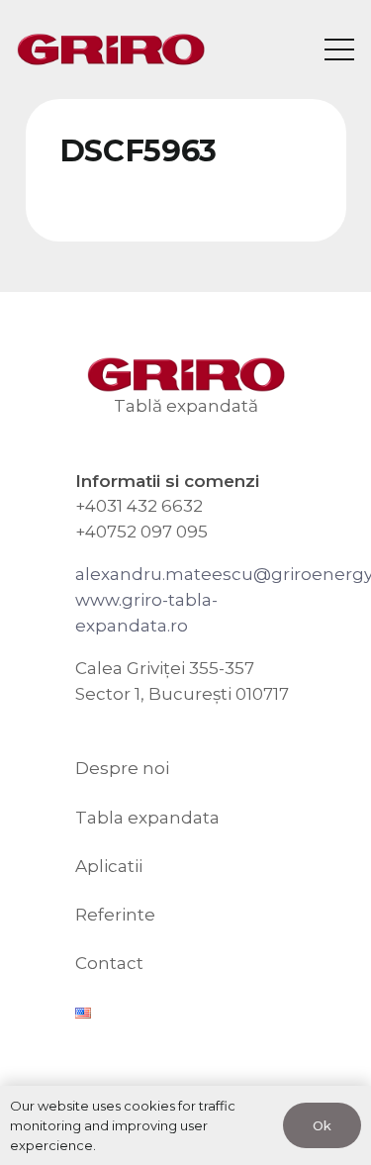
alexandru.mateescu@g (179, 574)
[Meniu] (339, 49)
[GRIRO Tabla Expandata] (111, 50)
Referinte (115, 914)
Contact (109, 963)
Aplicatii (108, 866)
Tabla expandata (147, 817)
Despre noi (122, 768)
